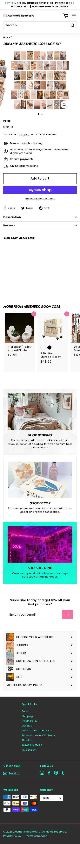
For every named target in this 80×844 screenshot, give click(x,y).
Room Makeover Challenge (38, 735)
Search (26, 711)
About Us (27, 740)
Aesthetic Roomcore (42, 306)
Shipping (24, 134)
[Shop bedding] (40, 411)
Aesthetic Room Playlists (37, 730)
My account (29, 749)
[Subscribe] (67, 614)
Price (7, 121)
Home (6, 37)
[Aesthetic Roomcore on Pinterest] (56, 773)
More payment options (40, 198)
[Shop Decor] (40, 480)
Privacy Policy (12, 836)
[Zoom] (64, 104)
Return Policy (29, 720)
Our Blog (27, 725)
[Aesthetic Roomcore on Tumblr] (63, 773)
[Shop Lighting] (40, 544)
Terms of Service (32, 745)
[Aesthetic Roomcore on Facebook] (49, 773)
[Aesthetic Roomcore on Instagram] (42, 773)
